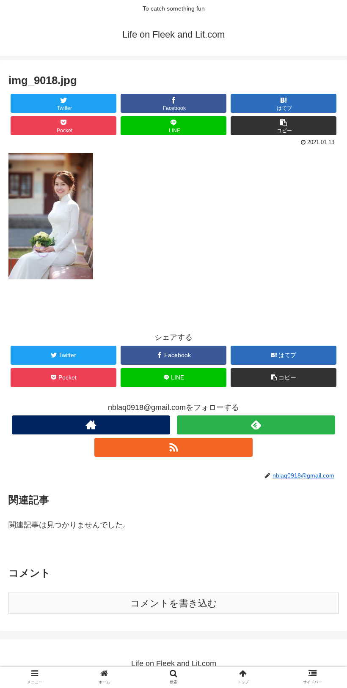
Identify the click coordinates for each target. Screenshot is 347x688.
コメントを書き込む (173, 603)
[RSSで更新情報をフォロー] (173, 447)
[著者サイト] (91, 424)
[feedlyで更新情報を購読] (256, 424)
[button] (321, 668)
